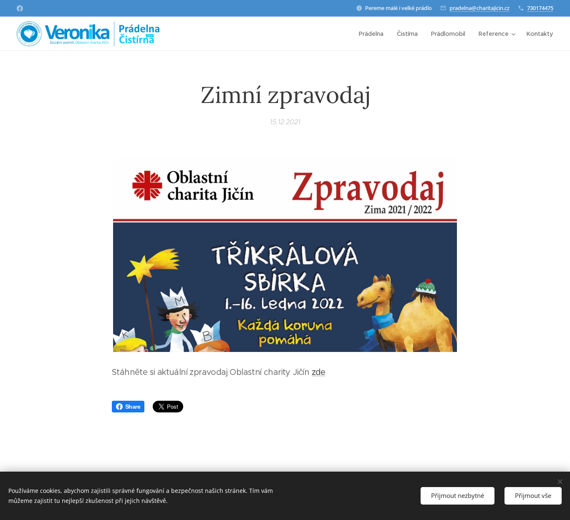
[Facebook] (20, 8)
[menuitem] (373, 33)
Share (132, 406)
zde (318, 372)
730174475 (540, 8)
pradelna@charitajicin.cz (479, 8)
